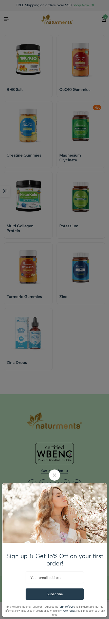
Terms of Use (66, 606)
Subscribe (55, 594)
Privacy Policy (67, 610)
